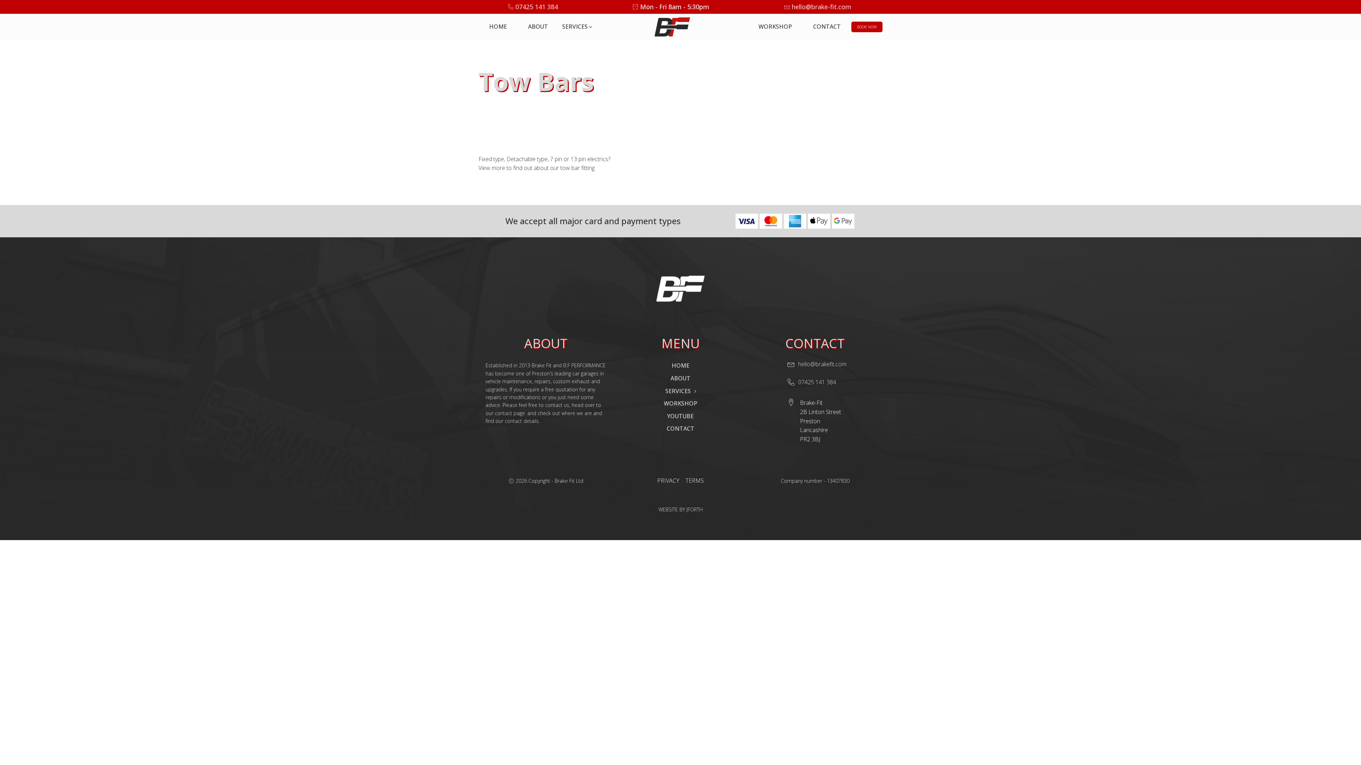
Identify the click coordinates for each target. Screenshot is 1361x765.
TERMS (694, 480)
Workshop (775, 26)
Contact (827, 26)
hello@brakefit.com (822, 364)
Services (678, 391)
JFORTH (695, 509)
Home (498, 26)
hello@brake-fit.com (821, 6)
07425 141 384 (536, 6)
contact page (510, 413)
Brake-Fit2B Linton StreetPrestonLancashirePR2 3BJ (820, 421)
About (538, 26)
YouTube (680, 416)
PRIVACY (669, 480)
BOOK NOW (867, 26)
